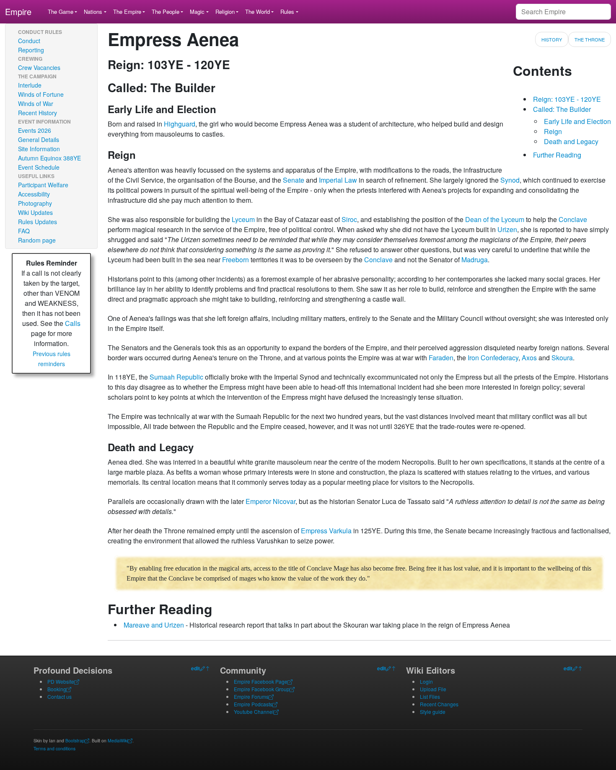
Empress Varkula (326, 530)
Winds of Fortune (41, 94)
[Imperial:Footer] (202, 668)
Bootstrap (75, 740)
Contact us (59, 696)
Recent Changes (439, 704)
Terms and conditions (54, 748)
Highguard (179, 124)
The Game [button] (60, 12)
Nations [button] (93, 12)
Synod (510, 180)
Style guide (432, 711)
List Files (430, 696)
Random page (37, 240)
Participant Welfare (43, 185)
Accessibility (34, 194)
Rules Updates (37, 221)
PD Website (60, 681)
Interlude (29, 85)
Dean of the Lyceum (494, 219)
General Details (38, 139)
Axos (529, 357)
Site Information (39, 149)
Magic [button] (197, 12)
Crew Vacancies (39, 67)
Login (426, 681)
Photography (35, 203)
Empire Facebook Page (260, 681)
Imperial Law (338, 180)
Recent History (37, 113)
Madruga (474, 259)
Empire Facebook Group (262, 688)
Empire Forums (251, 696)
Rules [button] (287, 12)
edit (195, 668)
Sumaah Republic (176, 377)
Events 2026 (34, 130)
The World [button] (257, 12)
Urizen (507, 229)
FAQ (24, 231)
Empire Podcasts (253, 704)
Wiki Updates (35, 212)
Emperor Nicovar (270, 501)
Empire (18, 11)
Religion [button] (225, 12)
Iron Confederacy (493, 357)
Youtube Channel (254, 711)
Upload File (433, 688)
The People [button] (165, 12)
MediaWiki (118, 740)
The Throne (590, 39)
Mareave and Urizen (154, 625)
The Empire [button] (127, 12)
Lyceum (243, 219)
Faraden (441, 357)
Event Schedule (39, 167)
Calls (72, 323)
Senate (293, 180)
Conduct (29, 40)
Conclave (573, 219)
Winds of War (35, 103)
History (551, 39)
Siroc (349, 219)
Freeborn (235, 259)
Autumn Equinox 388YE (49, 158)
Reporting (31, 50)
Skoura (562, 357)
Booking (56, 688)
